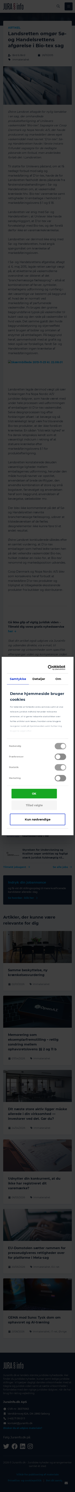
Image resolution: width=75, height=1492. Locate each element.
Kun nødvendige (37, 819)
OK (34, 793)
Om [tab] (58, 679)
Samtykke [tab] (18, 679)
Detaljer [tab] (38, 679)
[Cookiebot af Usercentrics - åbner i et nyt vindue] (49, 667)
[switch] (60, 757)
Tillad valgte (34, 805)
